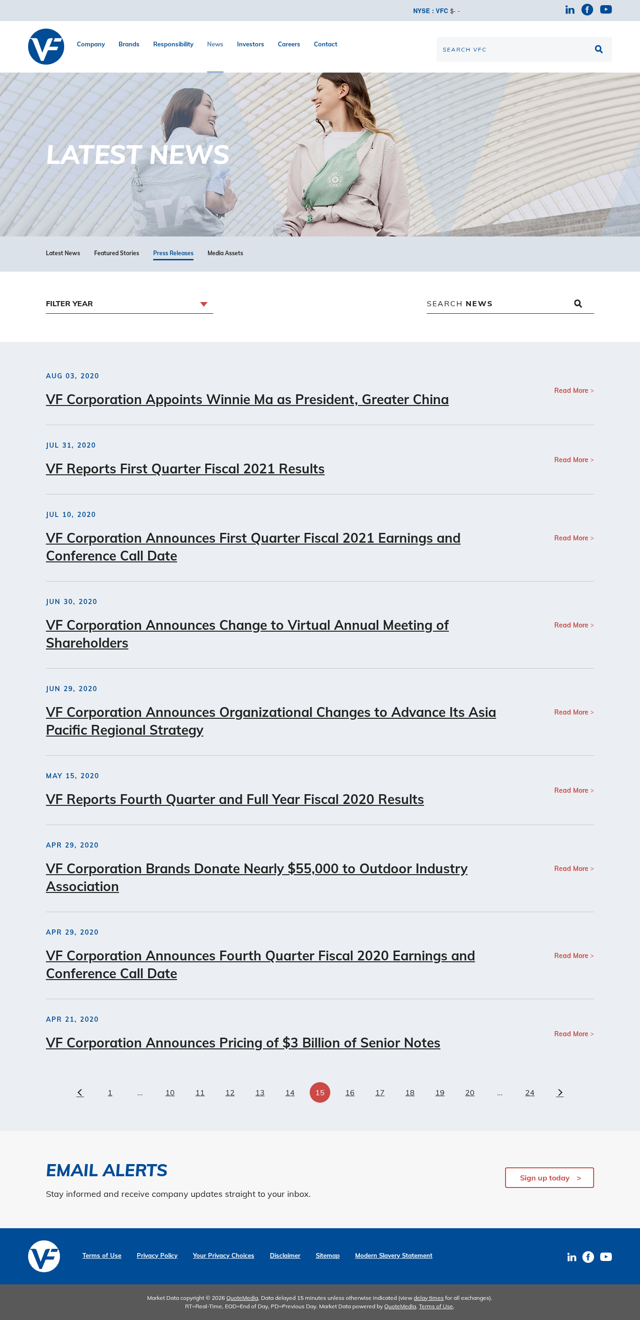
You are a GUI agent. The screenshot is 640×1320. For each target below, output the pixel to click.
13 (260, 1092)
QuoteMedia (242, 1297)
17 (380, 1092)
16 (350, 1092)
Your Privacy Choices (223, 1256)
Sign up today (545, 1177)
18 (410, 1092)
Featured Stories (116, 253)
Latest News (63, 253)
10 (170, 1092)
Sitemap (328, 1256)
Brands (129, 44)
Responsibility (173, 44)
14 (290, 1092)
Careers (289, 44)
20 (470, 1092)
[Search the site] (600, 49)
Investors (250, 44)
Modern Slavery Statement (393, 1256)
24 (530, 1092)
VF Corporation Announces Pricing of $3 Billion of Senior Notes (243, 1042)
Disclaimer (285, 1256)
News (215, 44)
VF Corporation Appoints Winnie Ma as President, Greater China (247, 399)
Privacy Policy (157, 1256)
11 (200, 1092)
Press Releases (173, 253)
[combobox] (129, 304)
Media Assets (225, 253)
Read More (571, 390)
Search (460, 303)
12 (230, 1092)
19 (440, 1092)
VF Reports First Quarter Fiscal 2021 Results (185, 468)
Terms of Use (101, 1256)
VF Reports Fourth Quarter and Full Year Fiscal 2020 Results (235, 799)
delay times (429, 1297)
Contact (325, 44)
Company (91, 44)
